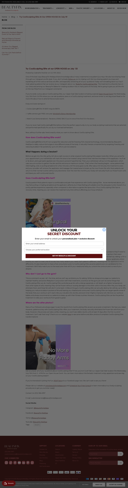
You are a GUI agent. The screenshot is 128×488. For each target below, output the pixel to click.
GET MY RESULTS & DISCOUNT (64, 256)
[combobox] (63, 250)
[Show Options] (102, 250)
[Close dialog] (104, 229)
